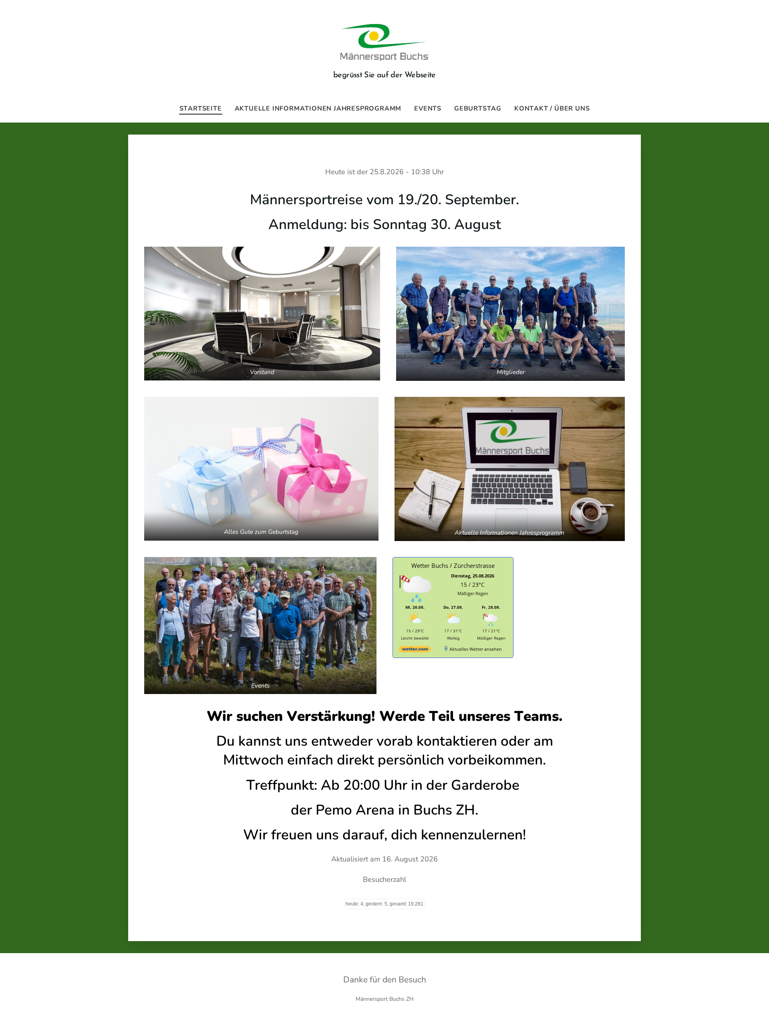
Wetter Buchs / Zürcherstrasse (453, 565)
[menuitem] (203, 109)
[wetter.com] (415, 651)
